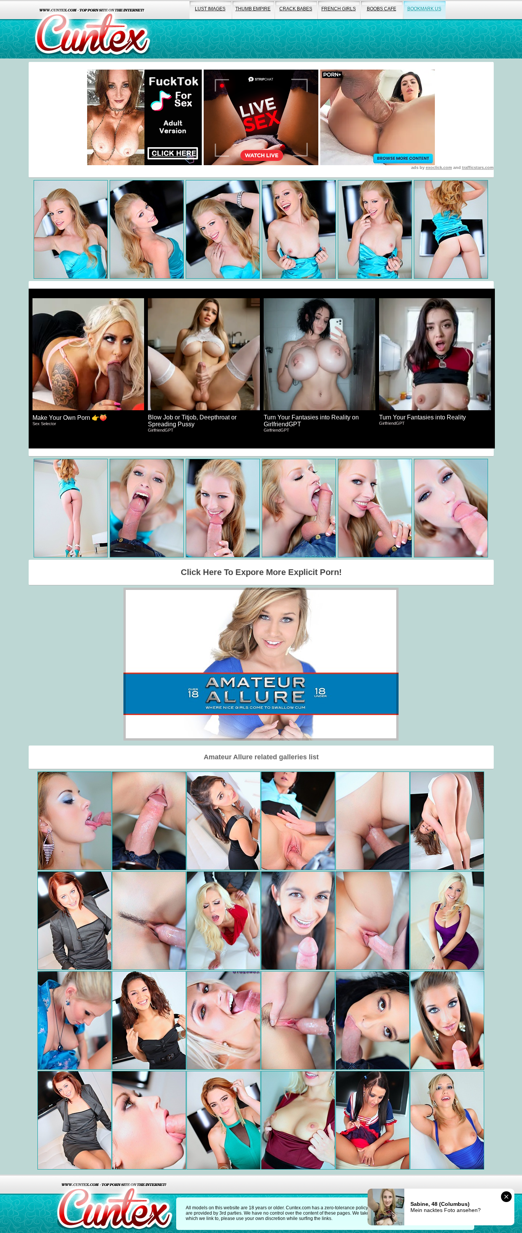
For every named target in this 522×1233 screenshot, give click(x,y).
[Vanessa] (223, 920)
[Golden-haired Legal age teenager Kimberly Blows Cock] (447, 821)
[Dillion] (149, 821)
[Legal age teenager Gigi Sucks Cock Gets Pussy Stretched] (223, 821)
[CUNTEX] (92, 29)
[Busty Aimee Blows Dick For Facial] (74, 1020)
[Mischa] (447, 1020)
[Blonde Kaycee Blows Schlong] (223, 1020)
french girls (338, 8)
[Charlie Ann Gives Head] (74, 920)
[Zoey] (298, 1020)
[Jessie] (74, 821)
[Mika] (373, 821)
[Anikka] (298, 1120)
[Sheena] (373, 920)
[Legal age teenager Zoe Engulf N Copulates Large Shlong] (298, 821)
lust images (210, 8)
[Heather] (149, 920)
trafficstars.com (478, 167)
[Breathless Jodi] (223, 1120)
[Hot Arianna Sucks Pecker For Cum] (149, 1020)
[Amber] (447, 920)
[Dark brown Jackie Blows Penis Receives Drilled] (298, 920)
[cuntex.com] (114, 1204)
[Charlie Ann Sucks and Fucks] (74, 1120)
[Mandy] (373, 1020)
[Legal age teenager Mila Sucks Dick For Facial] (373, 1120)
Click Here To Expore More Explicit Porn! (261, 572)
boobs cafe (381, 8)
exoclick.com (439, 167)
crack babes (295, 8)
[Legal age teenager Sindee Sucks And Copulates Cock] (149, 1120)
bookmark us (424, 8)
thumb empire (253, 8)
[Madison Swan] (447, 1120)
